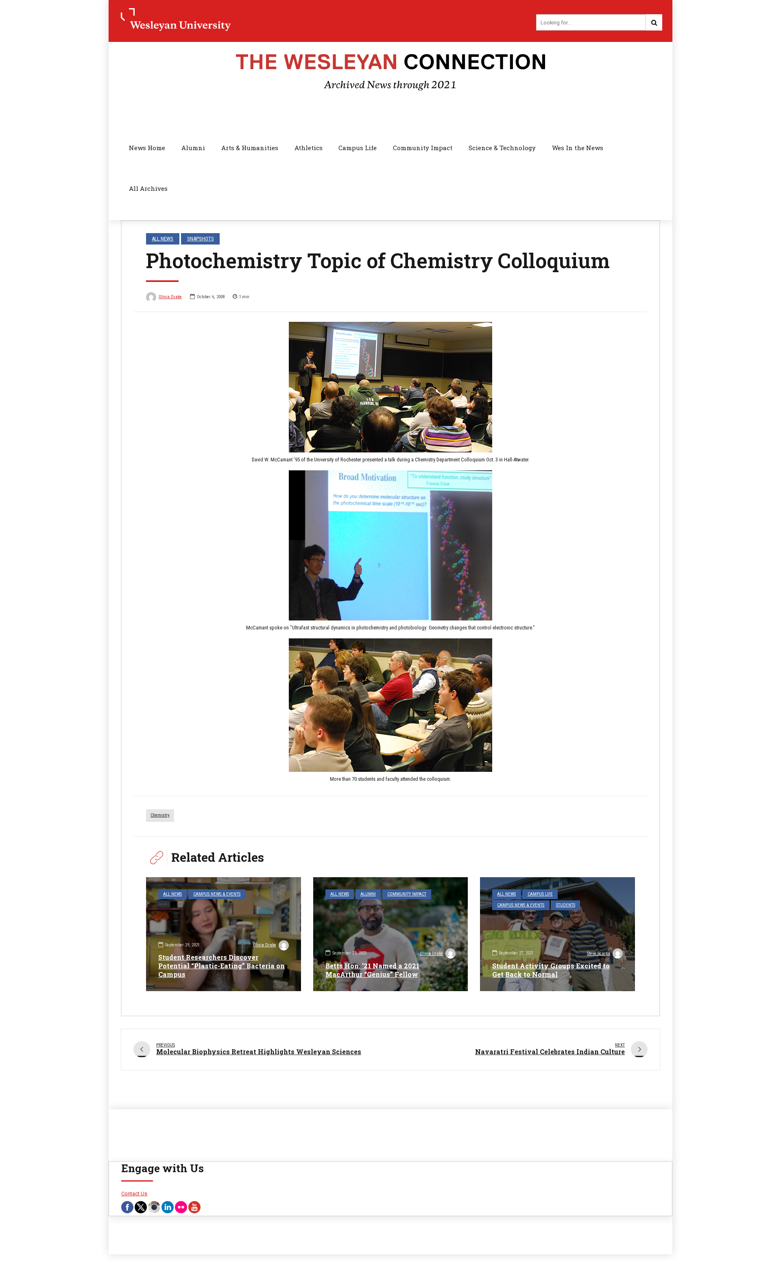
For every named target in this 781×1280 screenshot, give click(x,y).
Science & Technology (502, 148)
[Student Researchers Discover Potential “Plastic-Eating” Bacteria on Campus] (223, 934)
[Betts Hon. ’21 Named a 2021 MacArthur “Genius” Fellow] (391, 934)
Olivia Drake (170, 296)
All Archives (148, 188)
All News (162, 239)
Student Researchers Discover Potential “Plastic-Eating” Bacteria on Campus (221, 966)
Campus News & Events (216, 894)
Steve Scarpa (598, 953)
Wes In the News (577, 148)
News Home (147, 148)
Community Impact (422, 148)
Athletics (309, 148)
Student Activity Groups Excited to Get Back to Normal (551, 970)
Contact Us (134, 1193)
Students (565, 905)
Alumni (193, 148)
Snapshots (200, 239)
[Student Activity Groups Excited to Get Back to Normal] (557, 934)
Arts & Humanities (249, 148)
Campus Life (357, 148)
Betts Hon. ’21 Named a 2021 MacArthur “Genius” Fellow (372, 970)
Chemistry (160, 815)
